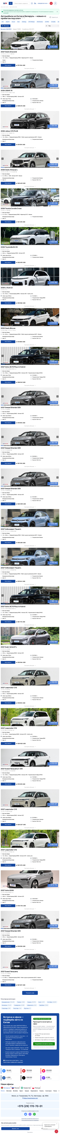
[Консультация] (51, 3)
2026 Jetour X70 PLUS (9, 131)
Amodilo (53, 21)
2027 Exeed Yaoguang (9, 971)
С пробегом (28, 29)
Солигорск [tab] (48, 1091)
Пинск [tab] (55, 1091)
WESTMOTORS (4, 7)
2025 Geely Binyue (8, 328)
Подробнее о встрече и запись (44, 1044)
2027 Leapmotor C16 (9, 728)
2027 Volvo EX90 (7, 890)
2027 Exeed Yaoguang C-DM (12, 769)
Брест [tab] (21, 1091)
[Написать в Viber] (30, 1114)
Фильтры (6, 25)
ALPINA (47, 21)
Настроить (30, 1132)
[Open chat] (56, 1131)
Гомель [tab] (41, 1091)
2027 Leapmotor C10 (9, 687)
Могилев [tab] (8, 1091)
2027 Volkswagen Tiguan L (11, 529)
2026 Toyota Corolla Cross (11, 208)
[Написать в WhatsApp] (34, 1114)
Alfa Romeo (40, 21)
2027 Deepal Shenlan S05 (11, 407)
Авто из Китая (13, 7)
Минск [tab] (3, 1091)
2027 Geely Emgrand (9, 52)
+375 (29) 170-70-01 (30, 1105)
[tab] (3, 49)
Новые (17, 29)
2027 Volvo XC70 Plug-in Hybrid (13, 367)
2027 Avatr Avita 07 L (9, 647)
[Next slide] (57, 41)
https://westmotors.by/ (31, 1098)
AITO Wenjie (31, 21)
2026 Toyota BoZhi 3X (9, 247)
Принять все (15, 1128)
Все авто (6, 29)
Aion (18, 21)
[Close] (57, 12)
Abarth (7, 21)
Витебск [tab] (15, 1091)
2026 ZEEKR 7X (6, 90)
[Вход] (55, 3)
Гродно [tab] (27, 1091)
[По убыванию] (46, 26)
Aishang (24, 21)
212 (2, 21)
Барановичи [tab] (34, 1091)
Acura (13, 21)
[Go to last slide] (2, 41)
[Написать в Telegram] (25, 1114)
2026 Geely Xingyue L (9, 170)
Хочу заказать (8, 65)
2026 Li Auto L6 (7, 288)
